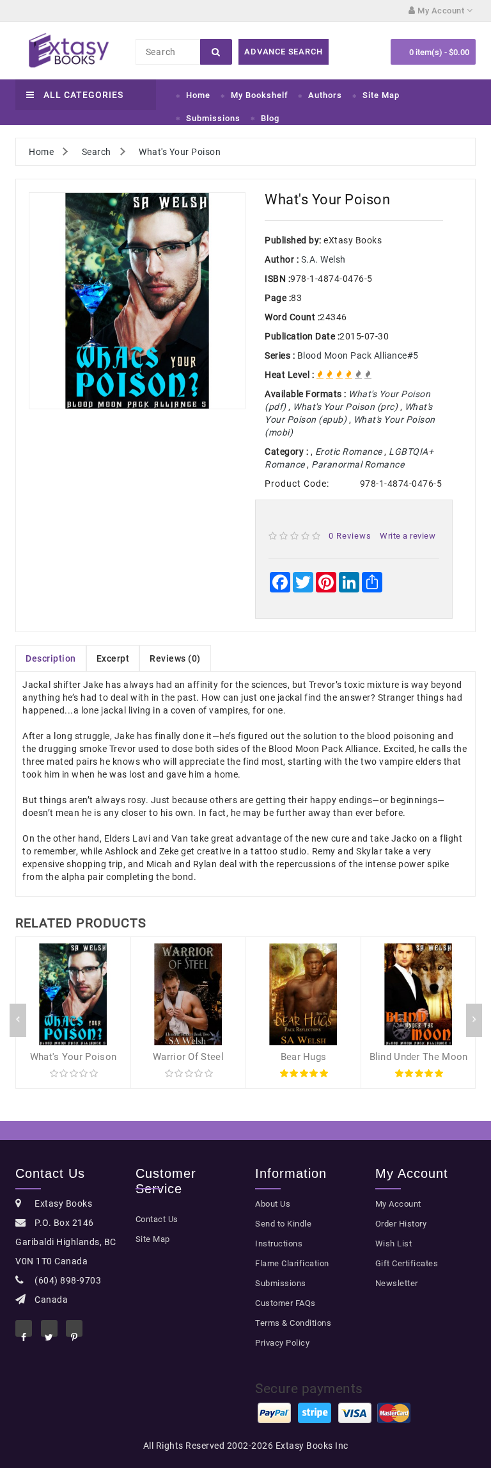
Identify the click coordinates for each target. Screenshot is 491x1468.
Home (198, 95)
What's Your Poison (180, 152)
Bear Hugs (304, 1057)
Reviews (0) (175, 658)
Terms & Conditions (293, 1323)
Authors (325, 95)
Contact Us (157, 1219)
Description (51, 658)
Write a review (407, 536)
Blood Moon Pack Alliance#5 (358, 355)
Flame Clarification (292, 1263)
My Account (398, 1204)
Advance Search (283, 51)
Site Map (381, 95)
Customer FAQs (285, 1303)
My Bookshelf (259, 95)
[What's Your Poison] (137, 300)
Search (96, 152)
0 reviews (350, 536)
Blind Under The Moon (419, 1057)
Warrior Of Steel (188, 1057)
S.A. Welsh (323, 259)
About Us (272, 1204)
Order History (401, 1223)
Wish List (393, 1243)
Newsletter (396, 1283)
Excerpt (113, 658)
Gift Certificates (407, 1263)
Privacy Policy (282, 1343)
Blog (270, 118)
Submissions (213, 118)
